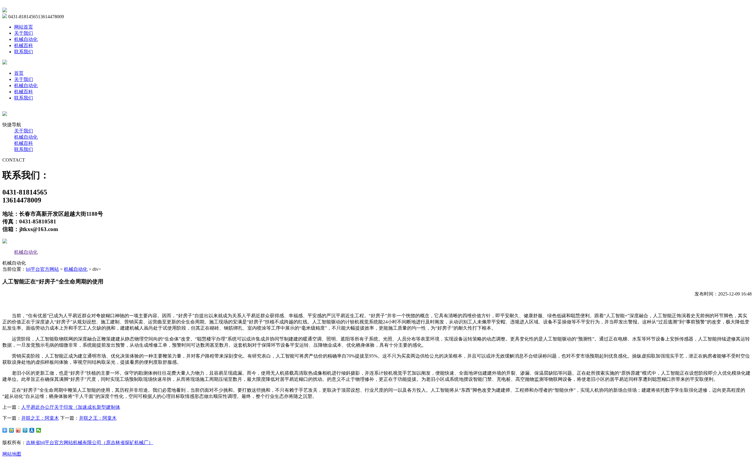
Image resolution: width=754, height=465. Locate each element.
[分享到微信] (38, 430)
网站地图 (11, 453)
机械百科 (23, 45)
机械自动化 (26, 39)
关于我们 (23, 33)
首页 (19, 73)
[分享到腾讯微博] (25, 430)
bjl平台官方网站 (42, 269)
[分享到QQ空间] (11, 430)
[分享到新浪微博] (18, 430)
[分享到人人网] (31, 430)
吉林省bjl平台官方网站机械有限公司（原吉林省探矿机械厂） (89, 442)
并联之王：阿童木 (40, 418)
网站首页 (23, 26)
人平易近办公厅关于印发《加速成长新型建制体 (70, 407)
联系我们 (23, 51)
